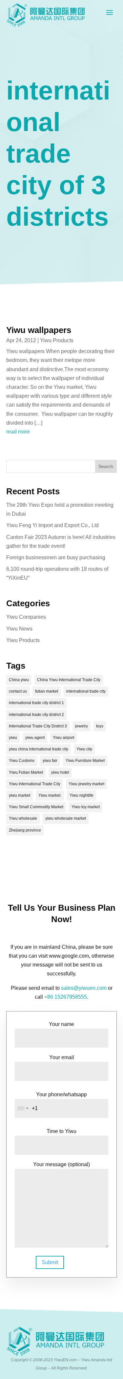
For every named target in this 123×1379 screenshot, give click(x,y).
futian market (46, 691)
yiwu (13, 737)
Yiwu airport (63, 737)
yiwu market (19, 795)
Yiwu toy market (86, 807)
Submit (50, 1262)
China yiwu (19, 680)
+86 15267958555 (65, 997)
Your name (61, 1024)
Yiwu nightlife (81, 795)
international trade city (86, 691)
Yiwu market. (49, 795)
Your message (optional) (61, 1164)
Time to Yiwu (61, 1131)
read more (18, 431)
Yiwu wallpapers (38, 330)
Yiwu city (84, 749)
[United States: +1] (22, 1108)
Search (105, 466)
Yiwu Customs (21, 760)
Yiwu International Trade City (34, 784)
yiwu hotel (60, 772)
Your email (61, 1057)
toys (99, 726)
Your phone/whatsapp (61, 1094)
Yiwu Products (56, 340)
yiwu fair (50, 760)
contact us (18, 691)
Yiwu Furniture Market (85, 760)
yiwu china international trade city (38, 749)
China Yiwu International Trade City (68, 680)
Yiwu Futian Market (26, 772)
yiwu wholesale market (65, 818)
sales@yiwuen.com (84, 988)
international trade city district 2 (36, 714)
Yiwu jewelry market (86, 784)
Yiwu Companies (26, 617)
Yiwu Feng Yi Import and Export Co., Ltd (52, 525)
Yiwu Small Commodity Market (36, 807)
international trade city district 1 (36, 703)
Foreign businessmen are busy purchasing (55, 557)
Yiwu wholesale (23, 818)
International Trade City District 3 (38, 726)
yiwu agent (35, 737)
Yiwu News (19, 629)
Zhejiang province (25, 830)
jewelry (81, 726)
